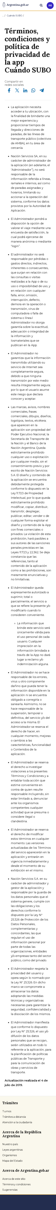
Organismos (9, 1155)
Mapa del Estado (12, 1160)
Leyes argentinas (12, 1149)
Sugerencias (9, 1189)
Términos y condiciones (16, 1184)
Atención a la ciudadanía (17, 1122)
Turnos (6, 1111)
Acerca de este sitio (13, 1178)
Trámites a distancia (14, 1116)
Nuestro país (10, 1144)
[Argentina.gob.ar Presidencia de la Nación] (15, 5)
